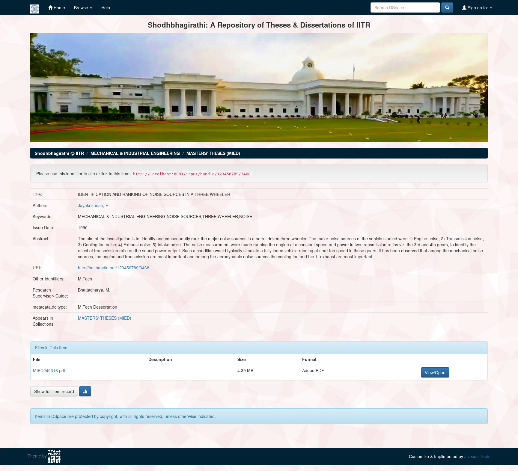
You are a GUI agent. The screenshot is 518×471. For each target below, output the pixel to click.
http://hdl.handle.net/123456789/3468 (113, 268)
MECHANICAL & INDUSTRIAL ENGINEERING (135, 153)
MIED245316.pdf (49, 370)
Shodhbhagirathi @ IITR (59, 153)
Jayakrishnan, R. (94, 205)
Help (105, 7)
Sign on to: (477, 7)
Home (58, 7)
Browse (81, 7)
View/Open (435, 372)
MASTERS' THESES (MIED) (213, 153)
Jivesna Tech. (477, 456)
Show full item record (54, 391)
